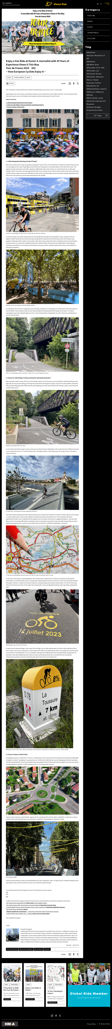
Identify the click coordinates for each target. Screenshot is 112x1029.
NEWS (89, 21)
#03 (7, 896)
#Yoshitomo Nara (94, 110)
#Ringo (90, 95)
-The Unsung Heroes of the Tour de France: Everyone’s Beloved (31, 905)
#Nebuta (91, 92)
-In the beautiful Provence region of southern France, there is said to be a (35, 907)
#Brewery (91, 61)
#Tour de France (12, 949)
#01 (7, 892)
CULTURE (91, 38)
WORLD (9, 77)
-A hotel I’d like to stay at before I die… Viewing (28, 913)
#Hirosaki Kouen (94, 74)
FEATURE (91, 15)
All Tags (98, 115)
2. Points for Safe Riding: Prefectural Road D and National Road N (25, 105)
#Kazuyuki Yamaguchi (25, 949)
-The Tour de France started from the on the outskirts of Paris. (26, 903)
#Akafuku (91, 52)
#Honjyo (100, 77)
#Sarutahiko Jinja (95, 98)
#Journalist (38, 949)
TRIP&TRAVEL (93, 33)
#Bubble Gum (93, 64)
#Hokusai (91, 77)
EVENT (28, 77)
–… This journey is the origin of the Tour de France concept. (32, 911)
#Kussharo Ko (93, 86)
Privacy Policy (91, 1024)
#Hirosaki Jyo (93, 71)
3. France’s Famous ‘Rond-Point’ (15, 107)
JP (97, 4)
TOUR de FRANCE (19, 77)
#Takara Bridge (94, 107)
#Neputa (100, 92)
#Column (47, 949)
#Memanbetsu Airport (97, 89)
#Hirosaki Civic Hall (95, 68)
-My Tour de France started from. (17, 909)
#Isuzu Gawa (92, 80)
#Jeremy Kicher (94, 83)
